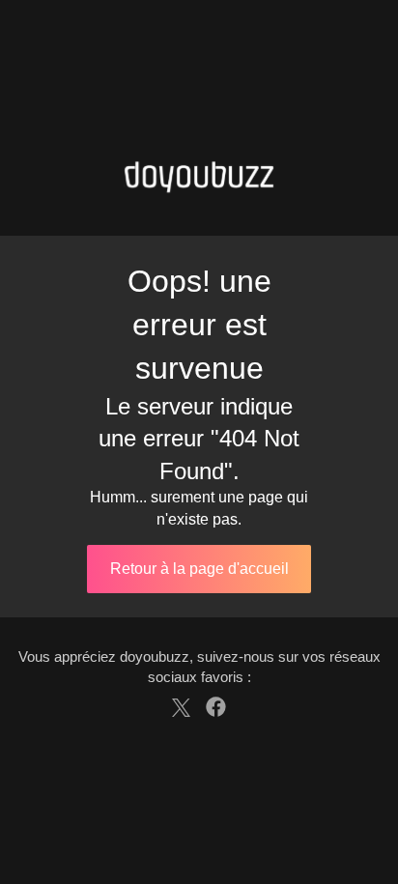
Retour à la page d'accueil (199, 568)
